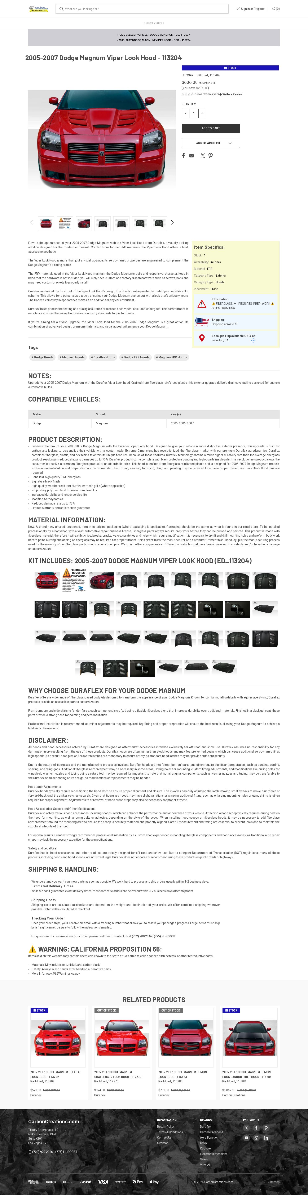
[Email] (191, 156)
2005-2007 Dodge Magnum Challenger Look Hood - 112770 (117, 1074)
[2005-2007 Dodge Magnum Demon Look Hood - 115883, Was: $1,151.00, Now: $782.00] (186, 1038)
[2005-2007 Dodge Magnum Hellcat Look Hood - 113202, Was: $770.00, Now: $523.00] (58, 1038)
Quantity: (189, 104)
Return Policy (166, 1126)
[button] (230, 94)
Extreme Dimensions (214, 1154)
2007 (190, 423)
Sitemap (162, 1143)
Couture (205, 1148)
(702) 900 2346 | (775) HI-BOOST (54, 1152)
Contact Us (164, 1137)
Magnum (102, 423)
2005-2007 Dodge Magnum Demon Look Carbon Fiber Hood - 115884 (247, 1074)
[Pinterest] (210, 156)
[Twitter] (203, 156)
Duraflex (205, 1126)
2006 (182, 423)
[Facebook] (184, 156)
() (277, 8)
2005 (174, 423)
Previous (32, 223)
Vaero (204, 1159)
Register (259, 8)
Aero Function (209, 1137)
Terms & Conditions (170, 1132)
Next (172, 223)
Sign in (245, 8)
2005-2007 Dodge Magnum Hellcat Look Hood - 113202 (55, 1074)
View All (205, 1164)
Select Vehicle (154, 23)
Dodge (37, 423)
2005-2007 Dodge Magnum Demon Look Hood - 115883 (182, 1074)
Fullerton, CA (220, 340)
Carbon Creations (211, 1132)
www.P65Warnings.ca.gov (63, 973)
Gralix (203, 1143)
